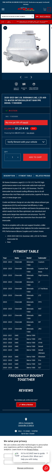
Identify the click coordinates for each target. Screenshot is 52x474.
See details (30, 133)
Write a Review (28, 405)
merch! (25, 122)
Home (2, 21)
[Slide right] (31, 77)
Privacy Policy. (32, 449)
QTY (5, 152)
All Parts (9, 22)
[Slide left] (20, 77)
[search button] (32, 16)
